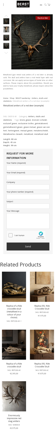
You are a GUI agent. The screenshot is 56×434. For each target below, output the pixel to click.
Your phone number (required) (20, 192)
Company (11, 182)
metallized (28, 134)
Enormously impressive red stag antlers (14, 418)
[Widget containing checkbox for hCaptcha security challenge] (26, 235)
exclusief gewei (10, 123)
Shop (12, 98)
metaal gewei (26, 130)
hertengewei (13, 130)
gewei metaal (30, 127)
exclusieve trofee (26, 123)
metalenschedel (41, 130)
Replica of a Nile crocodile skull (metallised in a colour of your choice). (14, 311)
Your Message (13, 211)
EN (41, 5)
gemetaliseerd (41, 123)
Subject (10, 201)
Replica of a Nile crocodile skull (14, 365)
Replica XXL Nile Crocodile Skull (42, 307)
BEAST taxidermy (23, 98)
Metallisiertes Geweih (13, 134)
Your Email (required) (16, 172)
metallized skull (41, 134)
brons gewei (25, 120)
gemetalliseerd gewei (12, 127)
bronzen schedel (39, 120)
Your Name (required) (16, 163)
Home (5, 98)
